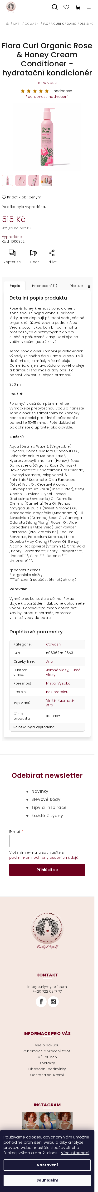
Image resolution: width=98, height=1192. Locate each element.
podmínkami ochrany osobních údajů (43, 857)
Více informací (75, 1153)
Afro (49, 705)
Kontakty (47, 1063)
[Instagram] (53, 1001)
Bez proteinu (57, 692)
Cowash (53, 644)
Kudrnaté (66, 700)
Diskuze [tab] (76, 285)
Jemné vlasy (57, 670)
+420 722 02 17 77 (47, 991)
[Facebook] (41, 1001)
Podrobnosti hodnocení (47, 96)
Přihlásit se (47, 869)
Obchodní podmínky (47, 1069)
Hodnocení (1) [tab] (44, 285)
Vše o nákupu (47, 1045)
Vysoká (64, 683)
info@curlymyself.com (47, 986)
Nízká (51, 683)
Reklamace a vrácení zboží (47, 1051)
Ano (49, 661)
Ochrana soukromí (47, 1075)
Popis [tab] (15, 285)
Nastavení (47, 1165)
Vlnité (51, 700)
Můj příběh (47, 1057)
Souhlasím (47, 1180)
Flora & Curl (47, 83)
